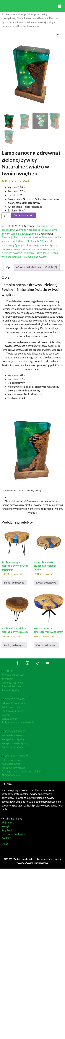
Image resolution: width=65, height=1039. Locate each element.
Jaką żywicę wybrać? (13, 767)
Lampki (23, 14)
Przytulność (42, 252)
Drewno (46, 237)
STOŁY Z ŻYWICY (15, 699)
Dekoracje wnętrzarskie (27, 237)
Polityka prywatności (13, 834)
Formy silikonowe (11, 686)
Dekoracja (7, 237)
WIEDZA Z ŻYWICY (16, 756)
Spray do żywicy (11, 690)
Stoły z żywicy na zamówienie (18, 722)
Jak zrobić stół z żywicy (14, 703)
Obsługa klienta (14, 818)
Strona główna (10, 14)
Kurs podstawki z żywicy (15, 743)
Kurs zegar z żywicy (12, 747)
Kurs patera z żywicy (13, 739)
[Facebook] (17, 663)
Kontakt (6, 837)
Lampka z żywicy (20, 233)
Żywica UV (8, 678)
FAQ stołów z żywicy (13, 710)
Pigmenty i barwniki (12, 682)
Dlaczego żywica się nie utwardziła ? (21, 771)
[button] (59, 6)
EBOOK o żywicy (11, 775)
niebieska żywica (11, 252)
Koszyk (6, 826)
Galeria (6, 714)
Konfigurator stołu (12, 707)
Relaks (25, 256)
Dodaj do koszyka (23, 215)
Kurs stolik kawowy (12, 735)
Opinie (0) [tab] (51, 267)
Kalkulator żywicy (11, 763)
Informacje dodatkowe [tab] (28, 267)
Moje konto (8, 822)
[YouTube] (47, 663)
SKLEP (9, 671)
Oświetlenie (28, 252)
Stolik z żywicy (10, 718)
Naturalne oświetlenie (43, 249)
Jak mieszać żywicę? (13, 760)
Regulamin (7, 830)
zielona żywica (38, 256)
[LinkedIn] (27, 663)
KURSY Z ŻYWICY (15, 731)
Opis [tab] (8, 267)
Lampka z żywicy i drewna (16, 249)
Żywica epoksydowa (13, 674)
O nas (5, 843)
